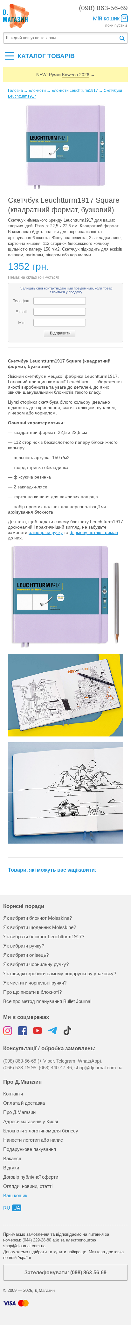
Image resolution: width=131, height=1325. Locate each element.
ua (16, 1208)
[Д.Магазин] (16, 16)
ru (6, 1208)
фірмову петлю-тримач (94, 532)
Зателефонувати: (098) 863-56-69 (65, 1272)
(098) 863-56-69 (103, 7)
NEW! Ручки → (65, 74)
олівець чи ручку (46, 532)
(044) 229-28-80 (37, 1240)
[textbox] (61, 38)
